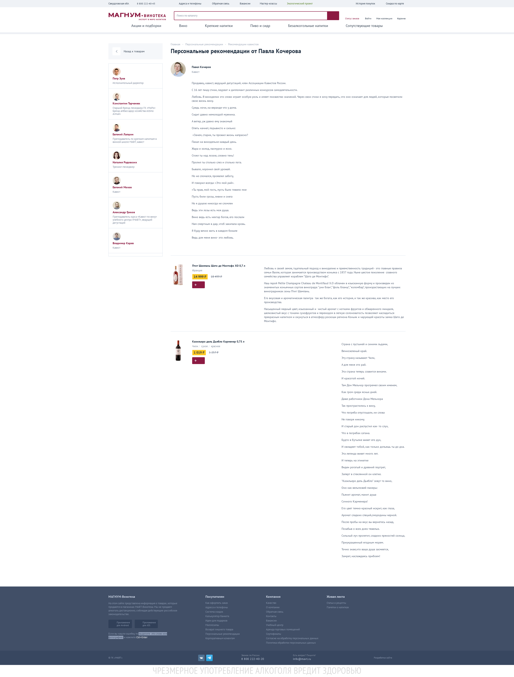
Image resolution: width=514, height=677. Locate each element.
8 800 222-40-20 (252, 659)
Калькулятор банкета (217, 616)
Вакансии (271, 620)
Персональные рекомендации (222, 634)
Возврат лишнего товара (219, 629)
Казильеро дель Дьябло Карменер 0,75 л (218, 341)
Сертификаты (273, 634)
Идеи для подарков (216, 620)
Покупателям (214, 597)
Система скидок (214, 611)
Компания (273, 597)
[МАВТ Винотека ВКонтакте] (201, 658)
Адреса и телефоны (216, 607)
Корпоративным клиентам (220, 638)
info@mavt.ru (302, 659)
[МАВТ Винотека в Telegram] (209, 658)
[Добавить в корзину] (198, 284)
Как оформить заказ (216, 603)
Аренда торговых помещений (283, 629)
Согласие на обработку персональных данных (292, 638)
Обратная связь (274, 611)
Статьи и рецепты (336, 603)
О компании (272, 607)
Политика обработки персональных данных (291, 642)
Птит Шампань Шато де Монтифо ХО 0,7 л (218, 266)
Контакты (271, 616)
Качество (271, 603)
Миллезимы (212, 625)
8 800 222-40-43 (146, 3)
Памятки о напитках (338, 607)
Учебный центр (274, 625)
